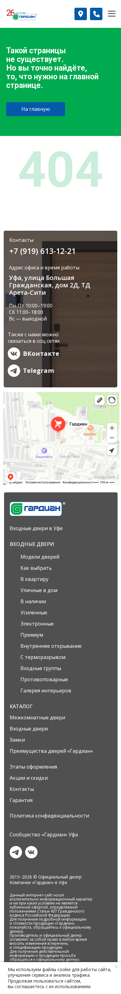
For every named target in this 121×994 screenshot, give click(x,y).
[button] (80, 14)
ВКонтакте (41, 353)
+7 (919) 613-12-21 (42, 251)
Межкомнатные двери (37, 717)
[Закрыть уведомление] (116, 967)
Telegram (38, 370)
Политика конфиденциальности (49, 815)
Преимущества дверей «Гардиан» (51, 751)
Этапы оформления (33, 766)
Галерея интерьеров (45, 690)
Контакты (22, 789)
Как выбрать (36, 568)
